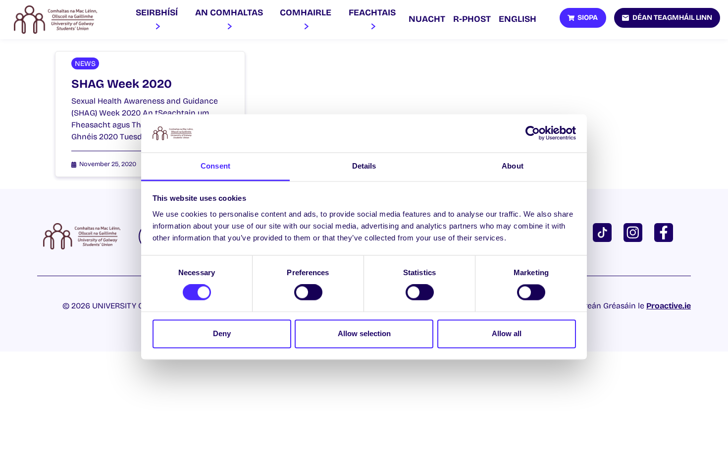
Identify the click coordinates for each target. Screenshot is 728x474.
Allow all (506, 333)
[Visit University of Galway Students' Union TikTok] (604, 232)
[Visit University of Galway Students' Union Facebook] (665, 232)
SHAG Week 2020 (121, 84)
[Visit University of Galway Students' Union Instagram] (635, 232)
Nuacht (427, 19)
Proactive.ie (668, 305)
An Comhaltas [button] (229, 12)
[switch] (308, 292)
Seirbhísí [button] (157, 12)
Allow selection (364, 333)
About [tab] (512, 166)
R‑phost (472, 19)
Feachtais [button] (372, 12)
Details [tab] (364, 166)
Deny (222, 333)
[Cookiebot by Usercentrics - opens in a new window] (532, 133)
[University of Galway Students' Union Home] (55, 19)
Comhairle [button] (305, 12)
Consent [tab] (215, 166)
